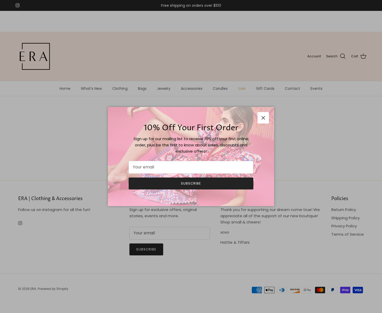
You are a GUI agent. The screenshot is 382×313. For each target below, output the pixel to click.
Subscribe (191, 183)
